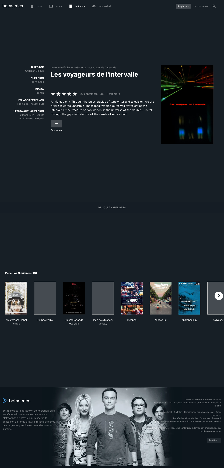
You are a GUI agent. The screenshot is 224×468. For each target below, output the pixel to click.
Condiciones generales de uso (199, 412)
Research (216, 418)
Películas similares (112, 207)
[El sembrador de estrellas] (74, 298)
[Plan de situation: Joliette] (103, 298)
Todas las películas (212, 399)
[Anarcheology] (189, 298)
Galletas (178, 412)
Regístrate (183, 6)
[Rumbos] (132, 298)
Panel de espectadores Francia (206, 421)
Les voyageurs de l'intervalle (100, 67)
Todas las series (193, 399)
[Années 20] (161, 298)
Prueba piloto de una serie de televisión (170, 421)
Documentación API (162, 402)
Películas (65, 67)
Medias (194, 418)
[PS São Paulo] (45, 298)
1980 (77, 67)
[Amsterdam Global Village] (16, 298)
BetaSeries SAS (181, 418)
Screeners (205, 418)
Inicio (54, 67)
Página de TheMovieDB (30, 103)
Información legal (163, 412)
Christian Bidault (34, 70)
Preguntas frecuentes (184, 402)
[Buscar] (214, 6)
